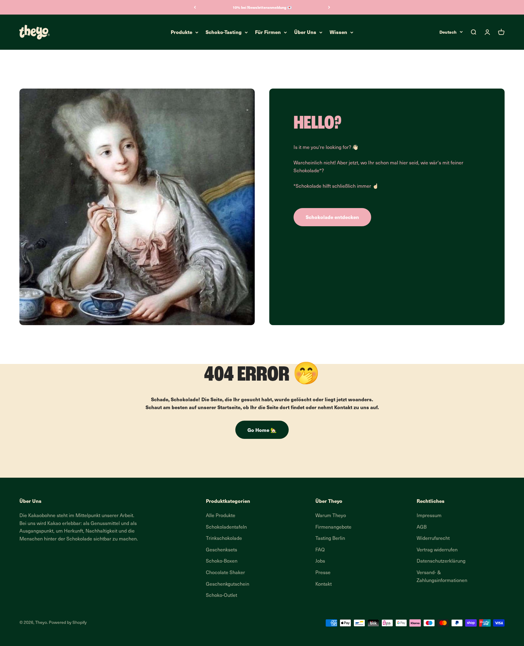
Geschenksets (221, 550)
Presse (323, 572)
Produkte (181, 32)
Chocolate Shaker (225, 572)
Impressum (429, 515)
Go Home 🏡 (262, 429)
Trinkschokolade (224, 538)
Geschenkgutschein (227, 584)
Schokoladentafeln (226, 527)
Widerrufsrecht (433, 538)
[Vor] (329, 7)
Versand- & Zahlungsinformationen (442, 576)
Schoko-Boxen (221, 561)
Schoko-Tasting (224, 32)
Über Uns (305, 32)
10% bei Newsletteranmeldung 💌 (262, 7)
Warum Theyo (330, 515)
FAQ (320, 550)
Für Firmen (268, 32)
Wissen (338, 32)
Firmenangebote (333, 527)
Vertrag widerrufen (437, 550)
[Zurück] (195, 7)
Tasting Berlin (330, 538)
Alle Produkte (220, 515)
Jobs (320, 561)
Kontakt (323, 584)
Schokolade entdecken (332, 216)
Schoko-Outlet (221, 595)
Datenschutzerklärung (441, 561)
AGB (422, 527)
